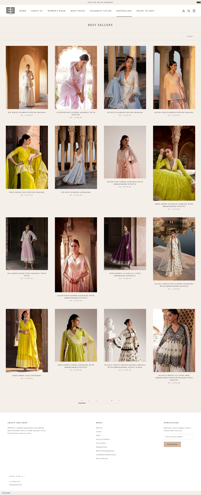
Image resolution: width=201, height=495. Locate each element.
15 (111, 401)
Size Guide (6, 493)
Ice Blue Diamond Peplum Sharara (125, 112)
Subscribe (172, 444)
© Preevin (14, 482)
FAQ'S (98, 435)
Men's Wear (78, 11)
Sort (190, 36)
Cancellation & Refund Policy (106, 454)
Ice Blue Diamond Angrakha (76, 192)
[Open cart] (194, 10)
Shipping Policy (101, 447)
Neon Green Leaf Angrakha (26, 376)
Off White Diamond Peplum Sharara (27, 112)
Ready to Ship (145, 11)
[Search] (189, 11)
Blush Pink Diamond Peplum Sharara (174, 112)
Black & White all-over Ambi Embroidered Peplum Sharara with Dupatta (174, 378)
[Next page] (119, 400)
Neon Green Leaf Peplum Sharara (27, 192)
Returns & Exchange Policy (105, 451)
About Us (37, 11)
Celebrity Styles (101, 11)
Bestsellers (124, 11)
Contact (98, 431)
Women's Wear (57, 11)
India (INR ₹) (16, 476)
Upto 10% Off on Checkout (100, 2)
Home (23, 11)
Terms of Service (102, 458)
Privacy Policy (101, 443)
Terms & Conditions (103, 439)
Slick (20, 484)
